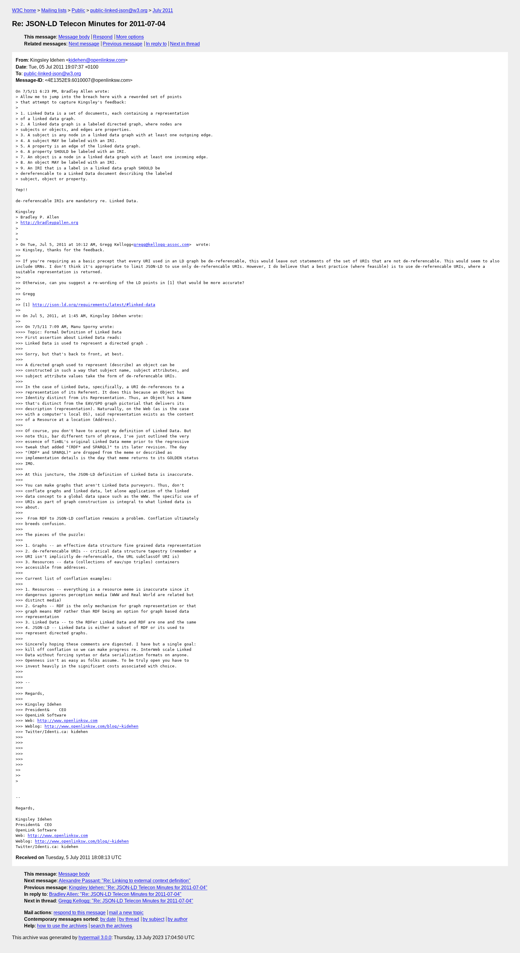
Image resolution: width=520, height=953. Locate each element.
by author (177, 919)
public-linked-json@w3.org (118, 10)
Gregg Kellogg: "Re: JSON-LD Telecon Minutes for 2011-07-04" (125, 900)
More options (130, 36)
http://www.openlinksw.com (67, 720)
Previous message (122, 43)
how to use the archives (62, 925)
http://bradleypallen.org (49, 222)
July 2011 (163, 10)
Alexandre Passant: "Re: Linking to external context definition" (124, 880)
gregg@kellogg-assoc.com (161, 244)
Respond (103, 36)
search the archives (111, 925)
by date (108, 919)
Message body (74, 36)
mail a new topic (126, 912)
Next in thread (185, 43)
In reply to (156, 43)
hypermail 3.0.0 (95, 937)
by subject (153, 919)
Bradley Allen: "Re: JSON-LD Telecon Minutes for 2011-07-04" (115, 894)
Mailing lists (54, 10)
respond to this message (80, 912)
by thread (129, 919)
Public (78, 10)
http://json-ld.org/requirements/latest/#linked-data (93, 304)
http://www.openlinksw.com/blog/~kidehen (91, 726)
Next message (84, 43)
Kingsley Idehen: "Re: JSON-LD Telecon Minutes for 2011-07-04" (138, 887)
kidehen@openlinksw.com (97, 60)
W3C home (24, 10)
